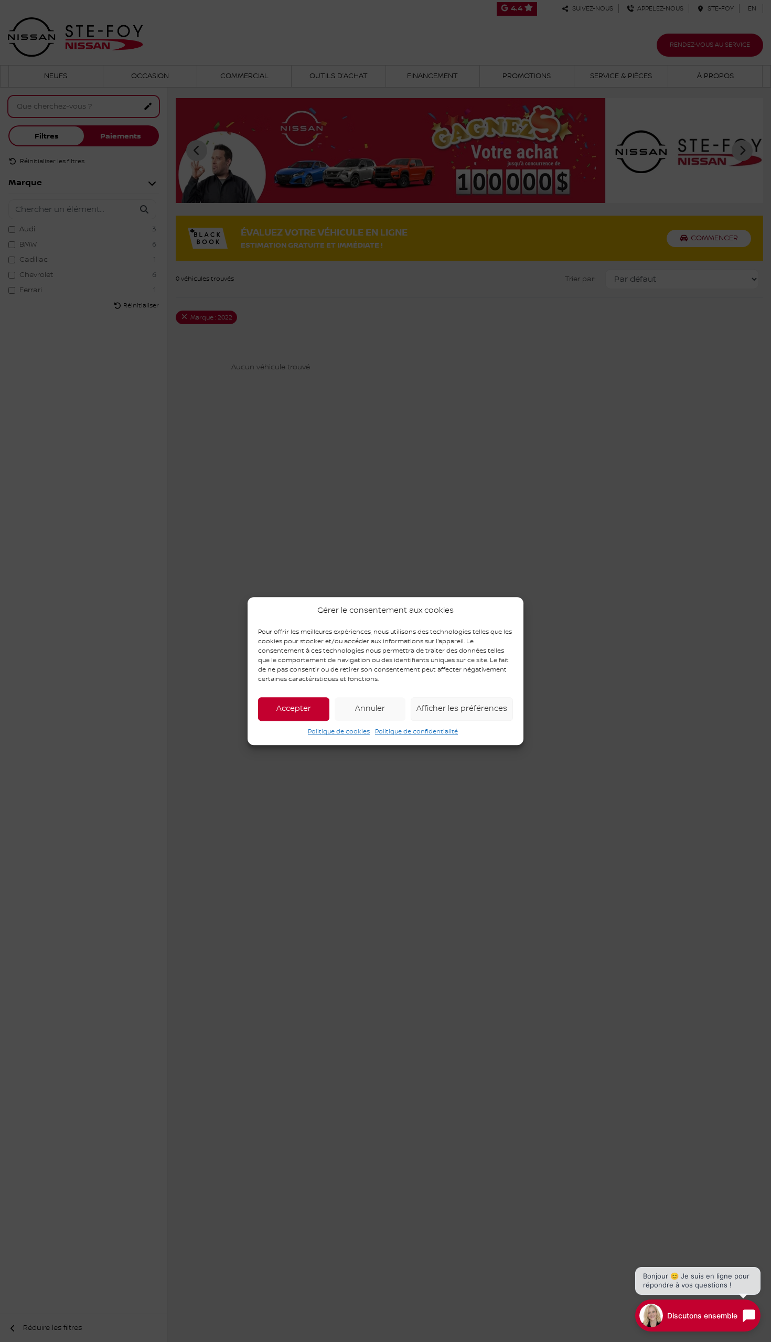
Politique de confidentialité (416, 732)
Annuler (370, 708)
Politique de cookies (339, 732)
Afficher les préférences (461, 708)
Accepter (293, 708)
